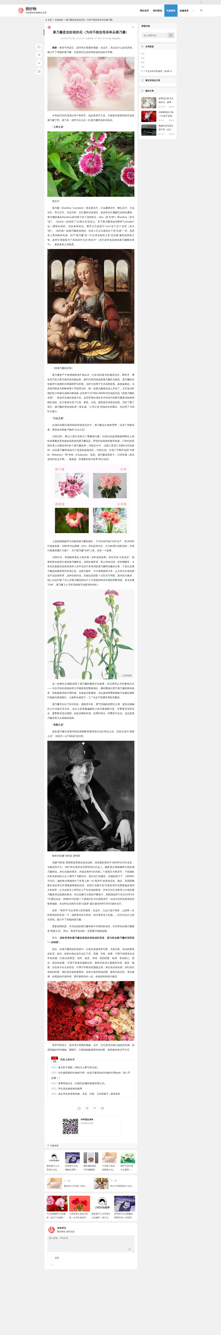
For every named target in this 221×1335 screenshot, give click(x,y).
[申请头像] (131, 1229)
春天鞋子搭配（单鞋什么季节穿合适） (75, 1067)
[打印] (110, 38)
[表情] (129, 1249)
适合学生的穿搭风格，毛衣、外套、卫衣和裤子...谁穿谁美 (85, 1094)
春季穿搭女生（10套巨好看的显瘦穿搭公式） (79, 1083)
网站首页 (144, 10)
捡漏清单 (184, 10)
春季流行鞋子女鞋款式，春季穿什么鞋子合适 (166, 102)
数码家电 (157, 10)
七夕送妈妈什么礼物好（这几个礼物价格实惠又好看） (56, 1217)
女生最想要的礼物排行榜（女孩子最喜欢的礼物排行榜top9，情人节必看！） (90, 1075)
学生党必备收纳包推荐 (66, 1088)
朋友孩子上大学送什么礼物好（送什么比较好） (101, 1217)
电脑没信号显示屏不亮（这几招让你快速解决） (166, 129)
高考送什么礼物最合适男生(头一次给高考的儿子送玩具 (124, 1217)
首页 (50, 20)
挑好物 (31, 9)
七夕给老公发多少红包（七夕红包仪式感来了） (78, 1217)
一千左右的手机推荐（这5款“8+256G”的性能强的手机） (169, 71)
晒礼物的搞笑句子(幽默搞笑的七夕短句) (71, 1170)
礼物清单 (170, 10)
